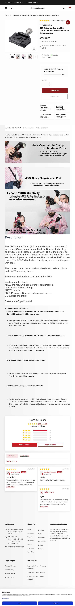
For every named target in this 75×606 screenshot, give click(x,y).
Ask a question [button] (50, 445)
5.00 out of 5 (42, 424)
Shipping (41, 41)
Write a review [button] (24, 445)
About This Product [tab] (13, 128)
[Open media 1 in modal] (21, 35)
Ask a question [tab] (42, 128)
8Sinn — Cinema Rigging (36, 572)
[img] (11, 469)
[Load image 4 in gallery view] (30, 56)
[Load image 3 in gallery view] (24, 56)
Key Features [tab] (28, 128)
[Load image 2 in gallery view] (18, 56)
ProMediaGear (45, 25)
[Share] (68, 22)
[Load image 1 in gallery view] (12, 56)
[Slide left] (7, 57)
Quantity (44, 80)
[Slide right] (35, 57)
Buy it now (55, 97)
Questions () (24, 456)
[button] (6, 8)
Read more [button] (10, 487)
